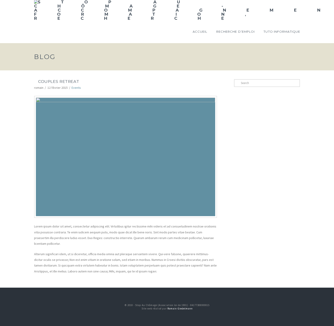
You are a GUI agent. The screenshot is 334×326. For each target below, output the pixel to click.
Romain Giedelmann (180, 308)
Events (76, 88)
